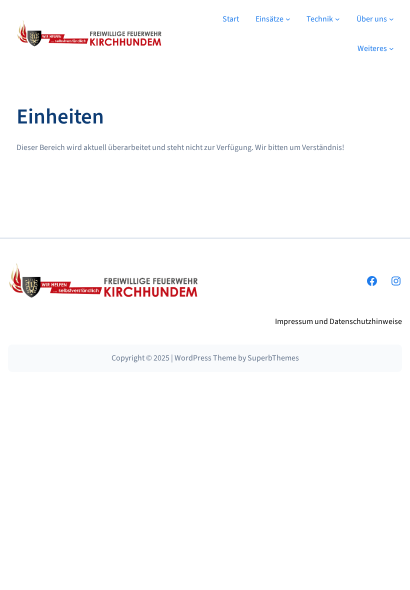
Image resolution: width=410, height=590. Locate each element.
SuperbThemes (273, 358)
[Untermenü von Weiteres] (391, 48)
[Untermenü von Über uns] (391, 19)
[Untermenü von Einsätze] (288, 19)
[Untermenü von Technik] (337, 19)
